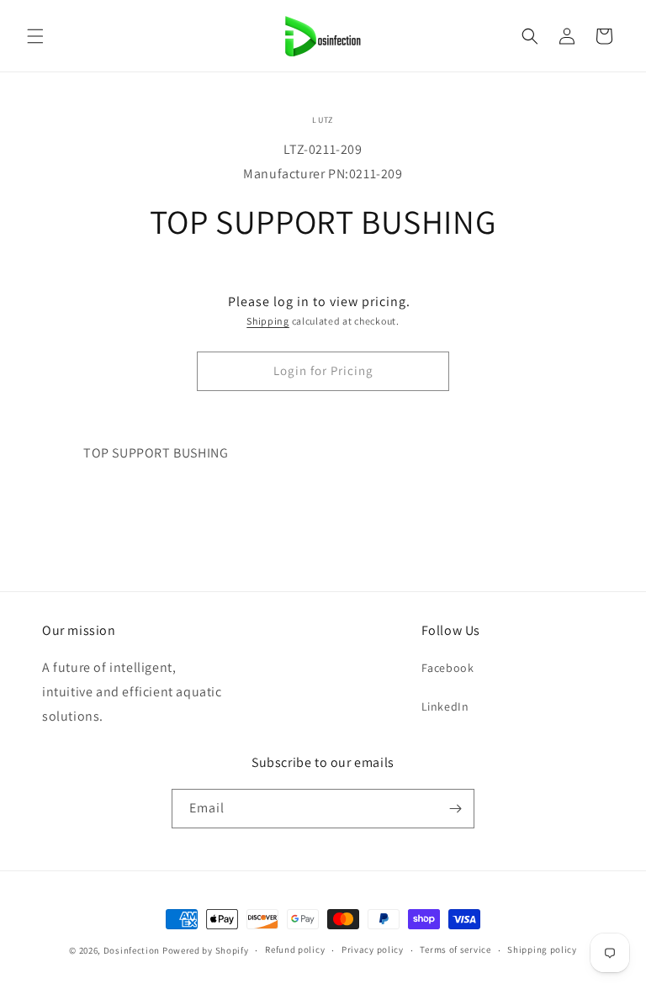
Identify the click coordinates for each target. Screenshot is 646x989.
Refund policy (295, 949)
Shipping (267, 321)
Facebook (447, 667)
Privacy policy (373, 949)
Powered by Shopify (205, 950)
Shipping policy (542, 949)
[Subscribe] (455, 808)
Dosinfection (131, 950)
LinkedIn (445, 706)
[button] (35, 36)
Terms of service (455, 949)
